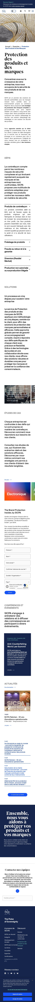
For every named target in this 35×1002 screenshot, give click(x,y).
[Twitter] (9, 973)
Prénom (8, 550)
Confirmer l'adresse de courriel (15, 569)
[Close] (32, 980)
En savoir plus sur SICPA (17, 794)
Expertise (16, 46)
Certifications (8, 956)
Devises (20, 932)
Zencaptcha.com (25, 588)
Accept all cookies (17, 999)
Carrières (7, 948)
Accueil (7, 46)
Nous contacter (29, 11)
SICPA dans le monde (10, 945)
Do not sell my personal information (17, 989)
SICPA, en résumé (9, 934)
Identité (20, 948)
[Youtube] (12, 973)
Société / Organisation (13, 575)
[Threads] (15, 973)
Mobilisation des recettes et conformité (23, 937)
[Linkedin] (5, 973)
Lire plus (13, 734)
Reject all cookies (17, 994)
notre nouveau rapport (18, 6)
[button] (17, 747)
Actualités (7, 951)
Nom (7, 556)
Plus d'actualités (8, 687)
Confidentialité (19, 588)
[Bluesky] (18, 973)
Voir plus (6, 479)
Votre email (9, 563)
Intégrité (7, 937)
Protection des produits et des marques (22, 944)
